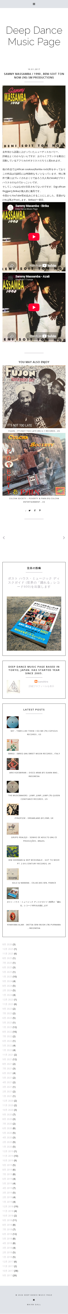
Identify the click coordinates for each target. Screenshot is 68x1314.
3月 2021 (7, 1086)
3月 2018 (7, 1247)
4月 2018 (7, 1243)
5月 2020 (7, 1132)
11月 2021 (7, 1054)
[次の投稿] (3, 538)
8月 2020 (7, 1119)
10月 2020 (7, 1109)
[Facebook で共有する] (34, 510)
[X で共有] (29, 510)
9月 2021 (7, 1059)
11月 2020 (7, 1105)
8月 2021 (7, 1063)
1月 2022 (7, 1050)
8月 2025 (7, 958)
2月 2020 (7, 1142)
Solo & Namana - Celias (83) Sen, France (34, 883)
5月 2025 (7, 971)
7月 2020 (7, 1123)
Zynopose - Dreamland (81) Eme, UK (34, 818)
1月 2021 (7, 1096)
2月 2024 (7, 990)
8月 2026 (7, 944)
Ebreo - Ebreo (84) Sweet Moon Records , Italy (34, 753)
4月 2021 (7, 1082)
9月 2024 (7, 981)
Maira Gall (34, 1304)
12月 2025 (7, 948)
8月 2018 (7, 1224)
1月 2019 (7, 1201)
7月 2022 (7, 1036)
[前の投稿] (64, 538)
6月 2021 (7, 1073)
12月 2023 (7, 999)
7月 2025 (7, 962)
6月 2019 (7, 1178)
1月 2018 (7, 1257)
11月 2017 (7, 1266)
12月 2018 (7, 1206)
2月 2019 (7, 1197)
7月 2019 (7, 1174)
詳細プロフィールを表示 (41, 686)
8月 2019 (7, 1169)
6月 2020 (7, 1128)
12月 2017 (7, 1261)
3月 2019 (7, 1192)
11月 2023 (7, 1004)
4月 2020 (7, 1137)
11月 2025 (7, 953)
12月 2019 (7, 1151)
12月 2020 (7, 1100)
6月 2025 (7, 967)
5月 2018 (7, 1238)
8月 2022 (7, 1031)
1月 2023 (7, 1027)
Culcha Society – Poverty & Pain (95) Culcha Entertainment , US (34, 500)
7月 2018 (7, 1229)
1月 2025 (7, 976)
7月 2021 (7, 1068)
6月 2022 (7, 1040)
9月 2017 (7, 1275)
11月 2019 (7, 1155)
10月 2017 (7, 1270)
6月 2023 (7, 1017)
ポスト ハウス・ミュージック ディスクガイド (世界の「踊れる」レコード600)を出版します (34, 582)
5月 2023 (7, 1022)
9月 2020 (7, 1114)
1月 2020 (7, 1146)
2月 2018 (7, 1252)
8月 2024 (7, 985)
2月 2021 (7, 1091)
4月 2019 (7, 1188)
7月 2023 (7, 1013)
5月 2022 (7, 1045)
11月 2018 (7, 1211)
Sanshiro (43, 681)
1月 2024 (7, 994)
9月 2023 (7, 1008)
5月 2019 (7, 1183)
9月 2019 (7, 1165)
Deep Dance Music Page (34, 35)
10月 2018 (7, 1215)
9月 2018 (7, 1220)
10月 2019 (7, 1160)
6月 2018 (7, 1234)
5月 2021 (7, 1077)
